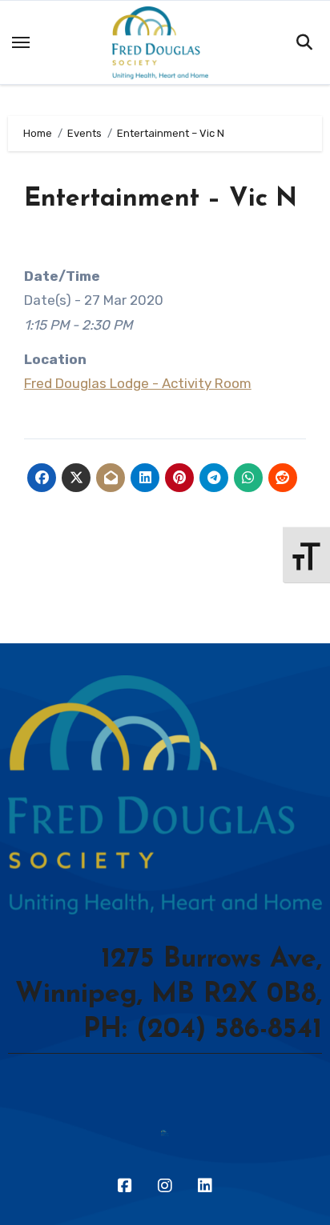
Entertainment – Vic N (160, 199)
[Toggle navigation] (21, 42)
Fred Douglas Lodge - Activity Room (138, 383)
